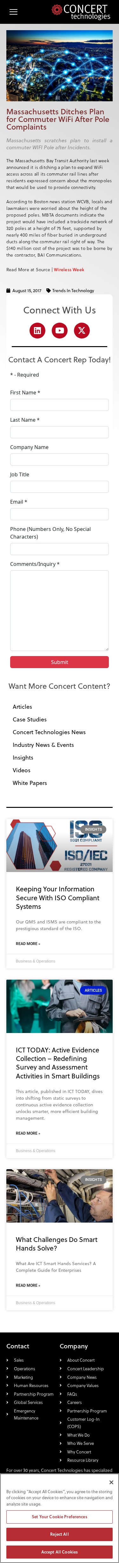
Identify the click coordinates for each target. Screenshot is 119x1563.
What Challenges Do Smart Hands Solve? (56, 1244)
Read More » (28, 944)
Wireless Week (69, 269)
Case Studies (30, 719)
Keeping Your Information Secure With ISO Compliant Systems (57, 897)
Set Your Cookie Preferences (59, 1516)
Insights (23, 757)
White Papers (30, 783)
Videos (21, 770)
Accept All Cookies (59, 1552)
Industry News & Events (43, 745)
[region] (59, 1518)
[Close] (111, 1482)
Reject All (59, 1534)
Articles (22, 707)
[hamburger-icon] (13, 12)
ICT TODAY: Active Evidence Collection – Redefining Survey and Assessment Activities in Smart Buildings (58, 1063)
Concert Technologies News (49, 732)
